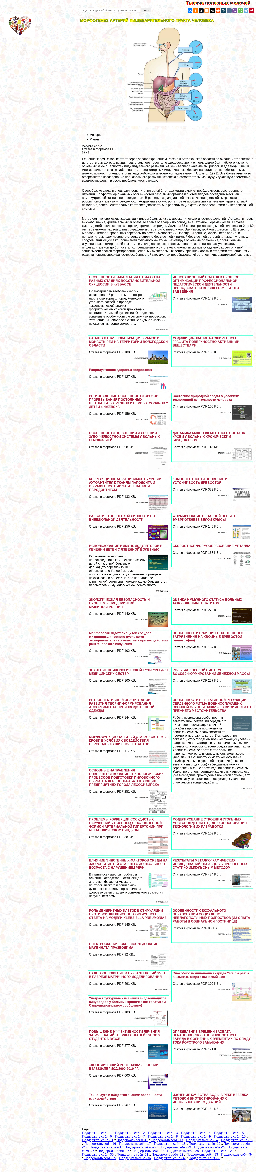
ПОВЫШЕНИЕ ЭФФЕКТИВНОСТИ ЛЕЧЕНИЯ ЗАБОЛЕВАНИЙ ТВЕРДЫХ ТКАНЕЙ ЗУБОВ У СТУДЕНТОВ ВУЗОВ (124, 1035)
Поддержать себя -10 (230, 1136)
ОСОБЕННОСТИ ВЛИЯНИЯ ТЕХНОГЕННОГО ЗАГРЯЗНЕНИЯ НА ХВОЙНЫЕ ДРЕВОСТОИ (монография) (208, 636)
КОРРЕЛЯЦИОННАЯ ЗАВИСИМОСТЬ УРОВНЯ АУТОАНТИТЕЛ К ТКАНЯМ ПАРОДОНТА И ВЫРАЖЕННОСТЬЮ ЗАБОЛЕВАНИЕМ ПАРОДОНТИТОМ (126, 484)
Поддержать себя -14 (202, 1140)
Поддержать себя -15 (237, 1140)
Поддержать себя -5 (229, 1133)
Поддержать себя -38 (204, 1158)
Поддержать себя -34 (237, 1154)
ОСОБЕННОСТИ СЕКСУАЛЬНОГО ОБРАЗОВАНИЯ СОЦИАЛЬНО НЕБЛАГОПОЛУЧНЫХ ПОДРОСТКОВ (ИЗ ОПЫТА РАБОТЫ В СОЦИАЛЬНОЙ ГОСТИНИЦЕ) (211, 916)
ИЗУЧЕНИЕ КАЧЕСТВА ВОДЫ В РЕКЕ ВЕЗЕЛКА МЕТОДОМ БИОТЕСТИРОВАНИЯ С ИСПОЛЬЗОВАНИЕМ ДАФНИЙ (210, 1098)
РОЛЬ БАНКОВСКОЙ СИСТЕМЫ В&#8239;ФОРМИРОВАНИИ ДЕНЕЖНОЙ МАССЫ (211, 671)
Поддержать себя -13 (167, 1140)
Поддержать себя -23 (175, 1147)
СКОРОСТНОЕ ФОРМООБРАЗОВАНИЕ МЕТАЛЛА (211, 546)
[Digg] (212, 10)
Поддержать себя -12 (132, 1140)
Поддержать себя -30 (98, 1154)
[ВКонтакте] (190, 10)
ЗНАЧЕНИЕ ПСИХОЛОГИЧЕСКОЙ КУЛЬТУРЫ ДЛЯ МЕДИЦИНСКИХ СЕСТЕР (128, 671)
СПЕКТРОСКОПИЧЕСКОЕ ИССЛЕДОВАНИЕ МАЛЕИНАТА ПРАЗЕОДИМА (123, 945)
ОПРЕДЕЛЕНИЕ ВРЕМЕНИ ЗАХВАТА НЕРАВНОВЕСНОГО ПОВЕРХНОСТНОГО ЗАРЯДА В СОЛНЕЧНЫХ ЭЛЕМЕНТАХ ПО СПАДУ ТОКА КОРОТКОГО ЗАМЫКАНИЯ (212, 1037)
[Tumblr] (229, 10)
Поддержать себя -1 (97, 1133)
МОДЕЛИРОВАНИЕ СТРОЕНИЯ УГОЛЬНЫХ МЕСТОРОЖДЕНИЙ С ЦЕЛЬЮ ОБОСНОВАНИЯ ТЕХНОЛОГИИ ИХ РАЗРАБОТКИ (210, 823)
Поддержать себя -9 (196, 1136)
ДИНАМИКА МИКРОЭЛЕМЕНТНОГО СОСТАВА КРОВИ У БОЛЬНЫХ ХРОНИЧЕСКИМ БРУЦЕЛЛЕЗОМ (209, 436)
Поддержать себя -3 (163, 1133)
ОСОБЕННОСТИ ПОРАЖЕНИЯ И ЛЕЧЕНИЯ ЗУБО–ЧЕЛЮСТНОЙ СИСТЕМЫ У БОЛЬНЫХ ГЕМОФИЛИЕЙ (124, 436)
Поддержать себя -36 (135, 1158)
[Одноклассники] (195, 10)
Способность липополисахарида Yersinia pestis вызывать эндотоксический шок (211, 975)
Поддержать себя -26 (113, 1151)
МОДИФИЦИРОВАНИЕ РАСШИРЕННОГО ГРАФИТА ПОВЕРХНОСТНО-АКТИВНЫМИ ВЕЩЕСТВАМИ (206, 342)
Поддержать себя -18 (170, 1143)
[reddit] (218, 10)
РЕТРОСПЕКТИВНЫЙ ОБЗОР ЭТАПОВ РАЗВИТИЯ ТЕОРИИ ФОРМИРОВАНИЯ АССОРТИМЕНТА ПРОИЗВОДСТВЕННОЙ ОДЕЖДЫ (121, 705)
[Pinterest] (251, 10)
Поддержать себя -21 (105, 1147)
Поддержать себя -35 (100, 1158)
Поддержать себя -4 (196, 1133)
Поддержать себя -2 (130, 1133)
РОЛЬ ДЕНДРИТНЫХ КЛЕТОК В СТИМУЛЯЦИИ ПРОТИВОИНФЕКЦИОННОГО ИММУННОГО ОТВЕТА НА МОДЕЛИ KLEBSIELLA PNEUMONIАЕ (128, 914)
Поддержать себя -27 (148, 1151)
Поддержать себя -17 (135, 1143)
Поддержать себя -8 (163, 1136)
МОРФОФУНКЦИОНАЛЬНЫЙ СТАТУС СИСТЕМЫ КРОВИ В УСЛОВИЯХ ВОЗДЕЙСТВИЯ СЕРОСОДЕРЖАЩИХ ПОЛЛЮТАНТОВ (128, 740)
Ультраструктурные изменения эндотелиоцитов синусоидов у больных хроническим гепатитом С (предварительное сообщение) (128, 1002)
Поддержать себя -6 (97, 1136)
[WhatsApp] (240, 10)
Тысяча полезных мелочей (221, 2)
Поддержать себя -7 (130, 1136)
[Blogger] (206, 10)
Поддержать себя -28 (183, 1151)
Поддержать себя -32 (167, 1154)
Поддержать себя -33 (202, 1154)
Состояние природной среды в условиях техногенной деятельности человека (206, 397)
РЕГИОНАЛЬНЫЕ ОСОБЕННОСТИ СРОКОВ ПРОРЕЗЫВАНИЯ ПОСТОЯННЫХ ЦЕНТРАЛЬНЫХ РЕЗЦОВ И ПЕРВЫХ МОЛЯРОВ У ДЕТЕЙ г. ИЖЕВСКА (128, 401)
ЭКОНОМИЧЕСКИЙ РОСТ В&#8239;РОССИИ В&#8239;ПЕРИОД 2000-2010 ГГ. (124, 1066)
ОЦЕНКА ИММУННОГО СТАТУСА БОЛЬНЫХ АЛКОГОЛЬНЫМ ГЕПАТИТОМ (207, 601)
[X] (201, 10)
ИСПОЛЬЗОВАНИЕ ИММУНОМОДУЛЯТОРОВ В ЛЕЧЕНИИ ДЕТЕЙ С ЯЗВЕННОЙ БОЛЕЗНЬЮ (126, 547)
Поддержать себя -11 (97, 1140)
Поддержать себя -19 (204, 1143)
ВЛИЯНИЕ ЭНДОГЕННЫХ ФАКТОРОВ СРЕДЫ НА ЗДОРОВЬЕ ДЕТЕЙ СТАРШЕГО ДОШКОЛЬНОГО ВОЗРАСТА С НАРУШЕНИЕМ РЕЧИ (128, 864)
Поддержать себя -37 (170, 1158)
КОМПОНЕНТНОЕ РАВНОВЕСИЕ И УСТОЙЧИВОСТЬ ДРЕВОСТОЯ (200, 480)
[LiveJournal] (223, 10)
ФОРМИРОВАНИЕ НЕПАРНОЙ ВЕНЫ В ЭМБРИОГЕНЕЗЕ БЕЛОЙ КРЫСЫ (204, 517)
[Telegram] (246, 10)
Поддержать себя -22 (140, 1147)
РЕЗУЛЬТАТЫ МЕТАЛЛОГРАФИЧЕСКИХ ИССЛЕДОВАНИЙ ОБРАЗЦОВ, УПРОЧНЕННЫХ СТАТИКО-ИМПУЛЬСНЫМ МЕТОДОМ (210, 864)
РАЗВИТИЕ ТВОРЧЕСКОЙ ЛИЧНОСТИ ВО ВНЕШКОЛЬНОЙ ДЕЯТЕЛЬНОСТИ (122, 517)
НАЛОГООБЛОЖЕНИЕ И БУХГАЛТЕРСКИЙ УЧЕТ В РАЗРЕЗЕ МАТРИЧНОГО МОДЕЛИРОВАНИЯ (127, 975)
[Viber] (234, 10)
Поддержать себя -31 (132, 1154)
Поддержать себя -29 (218, 1151)
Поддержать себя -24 (210, 1147)
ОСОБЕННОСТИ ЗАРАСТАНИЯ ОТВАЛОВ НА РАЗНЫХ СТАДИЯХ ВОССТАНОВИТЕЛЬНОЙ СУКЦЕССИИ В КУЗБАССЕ (125, 280)
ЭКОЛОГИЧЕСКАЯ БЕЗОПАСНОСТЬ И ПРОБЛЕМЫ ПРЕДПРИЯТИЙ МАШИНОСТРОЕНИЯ (119, 603)
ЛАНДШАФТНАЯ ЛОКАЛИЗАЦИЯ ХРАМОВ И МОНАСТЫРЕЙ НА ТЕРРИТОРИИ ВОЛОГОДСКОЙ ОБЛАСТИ (128, 342)
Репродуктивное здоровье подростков (120, 370)
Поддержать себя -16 (100, 1143)
